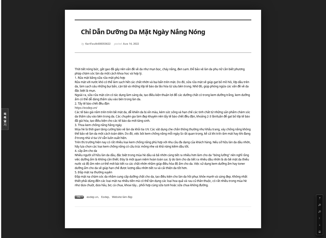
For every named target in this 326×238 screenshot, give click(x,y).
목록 (5, 119)
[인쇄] (319, 231)
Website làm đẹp (122, 197)
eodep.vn (92, 197)
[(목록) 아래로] (319, 225)
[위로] (319, 218)
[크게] (319, 204)
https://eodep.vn (85, 108)
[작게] (319, 211)
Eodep (105, 197)
